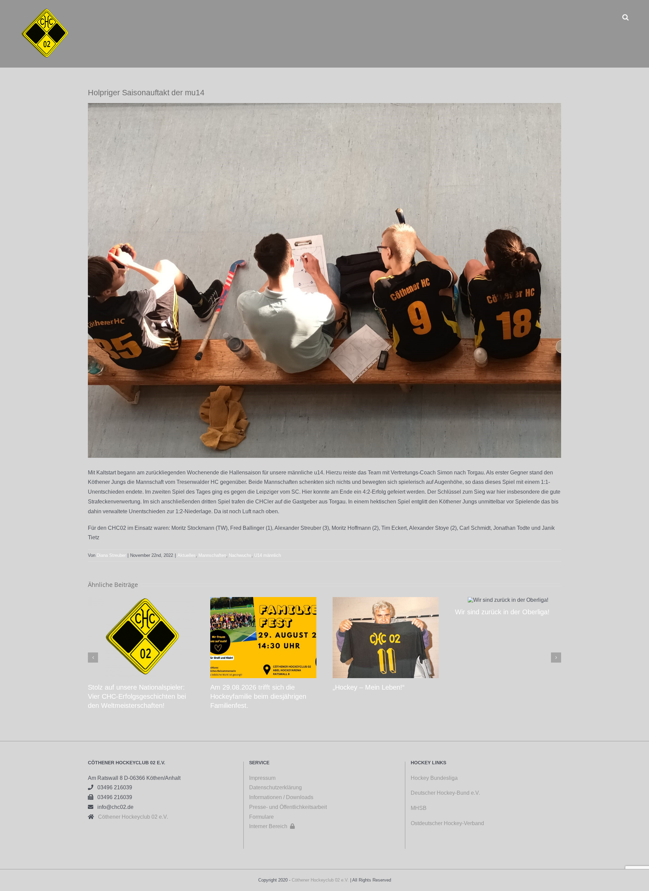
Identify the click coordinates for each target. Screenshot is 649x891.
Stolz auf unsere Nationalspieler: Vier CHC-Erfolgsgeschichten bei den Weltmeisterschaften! (137, 696)
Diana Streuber (111, 555)
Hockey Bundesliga (434, 778)
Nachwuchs (240, 555)
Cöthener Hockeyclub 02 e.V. (131, 817)
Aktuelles (186, 555)
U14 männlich (267, 555)
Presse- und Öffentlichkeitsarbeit (288, 807)
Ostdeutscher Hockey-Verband (448, 823)
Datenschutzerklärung (275, 787)
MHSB (419, 808)
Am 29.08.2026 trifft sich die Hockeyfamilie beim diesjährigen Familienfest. (258, 696)
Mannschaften (212, 555)
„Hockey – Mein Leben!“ (369, 687)
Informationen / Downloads (281, 797)
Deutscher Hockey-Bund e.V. (445, 793)
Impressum (262, 778)
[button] (625, 17)
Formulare (261, 817)
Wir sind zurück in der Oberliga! (502, 612)
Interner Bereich (272, 826)
